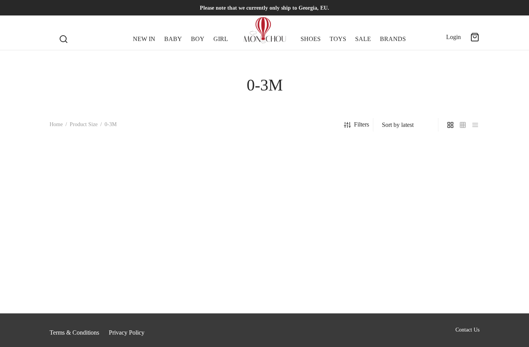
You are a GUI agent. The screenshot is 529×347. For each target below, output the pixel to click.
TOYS (338, 39)
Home (56, 124)
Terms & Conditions (74, 332)
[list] (475, 124)
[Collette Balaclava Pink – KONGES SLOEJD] (117, 227)
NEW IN (144, 39)
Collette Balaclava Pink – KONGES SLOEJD (106, 305)
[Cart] (474, 37)
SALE (363, 39)
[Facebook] (55, 8)
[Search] (63, 33)
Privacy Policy (126, 332)
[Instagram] (71, 8)
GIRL (220, 39)
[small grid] (463, 124)
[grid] (450, 124)
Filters (361, 124)
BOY (197, 39)
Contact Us (467, 330)
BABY (173, 39)
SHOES (311, 39)
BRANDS (393, 39)
